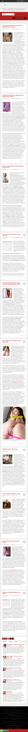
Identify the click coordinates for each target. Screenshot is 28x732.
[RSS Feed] (2, 1)
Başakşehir (16, 237)
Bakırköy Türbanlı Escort (19, 725)
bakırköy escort (17, 98)
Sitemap (18, 728)
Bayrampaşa (21, 237)
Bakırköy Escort (6, 98)
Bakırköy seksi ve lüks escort (10, 449)
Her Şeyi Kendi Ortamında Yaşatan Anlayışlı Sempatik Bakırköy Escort (11, 283)
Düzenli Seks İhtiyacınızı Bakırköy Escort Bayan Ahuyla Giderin (13, 96)
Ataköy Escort (19, 18)
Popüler (4, 641)
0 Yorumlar (20, 645)
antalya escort (14, 708)
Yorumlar (10, 641)
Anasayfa (3, 22)
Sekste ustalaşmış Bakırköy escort (11, 493)
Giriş (25, 1)
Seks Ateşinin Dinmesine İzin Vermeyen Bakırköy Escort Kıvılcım (12, 26)
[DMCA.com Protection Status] (4, 731)
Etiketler (16, 641)
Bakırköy (13, 98)
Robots (9, 728)
